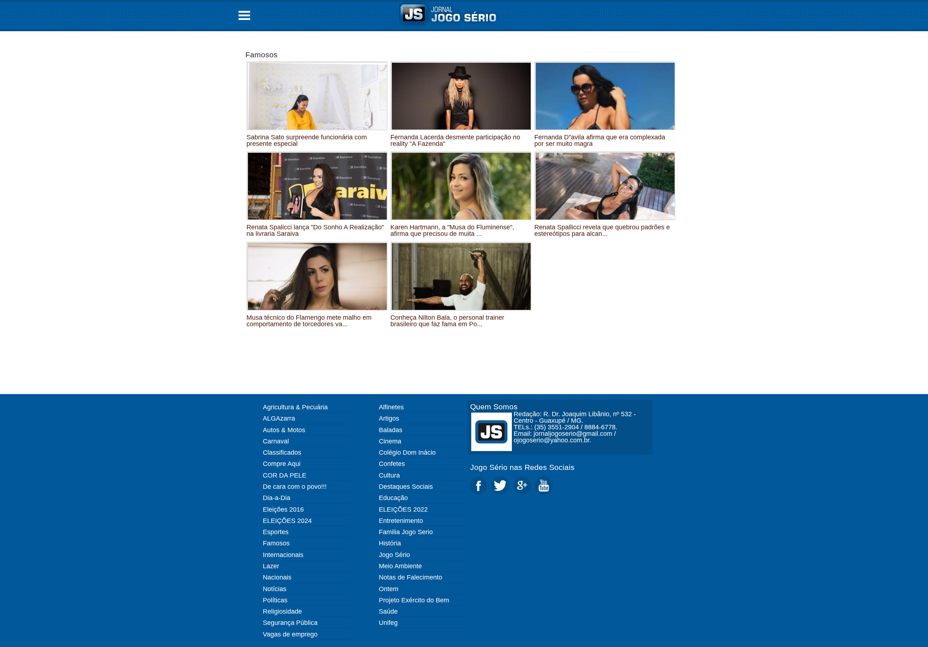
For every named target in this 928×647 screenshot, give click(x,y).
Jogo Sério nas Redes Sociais (522, 467)
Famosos (261, 54)
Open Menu (244, 15)
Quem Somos (494, 406)
